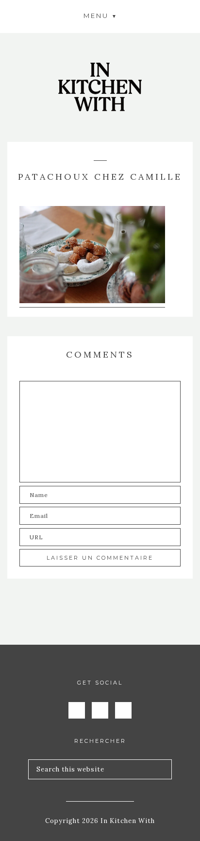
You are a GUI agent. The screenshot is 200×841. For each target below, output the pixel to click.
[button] (100, 15)
